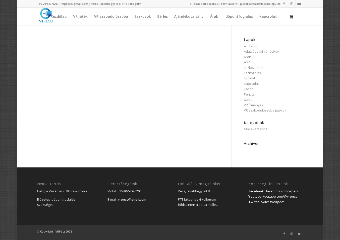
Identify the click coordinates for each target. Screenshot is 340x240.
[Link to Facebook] (284, 3)
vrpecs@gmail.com (74, 3)
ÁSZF (247, 62)
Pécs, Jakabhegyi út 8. (106, 3)
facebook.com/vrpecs (282, 191)
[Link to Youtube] (299, 3)
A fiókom (250, 46)
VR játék (241, 3)
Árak (247, 57)
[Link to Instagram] (291, 3)
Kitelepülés (273, 3)
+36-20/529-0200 (47, 3)
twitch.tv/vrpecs (272, 202)
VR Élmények (253, 105)
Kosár (248, 89)
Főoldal (249, 78)
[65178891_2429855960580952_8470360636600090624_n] (46, 16)
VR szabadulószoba (203, 3)
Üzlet (248, 99)
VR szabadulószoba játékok (265, 110)
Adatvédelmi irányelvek (262, 51)
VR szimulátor (226, 3)
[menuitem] (203, 3)
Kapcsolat (251, 83)
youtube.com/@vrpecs (280, 196)
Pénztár (250, 94)
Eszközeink (252, 73)
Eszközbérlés (256, 3)
